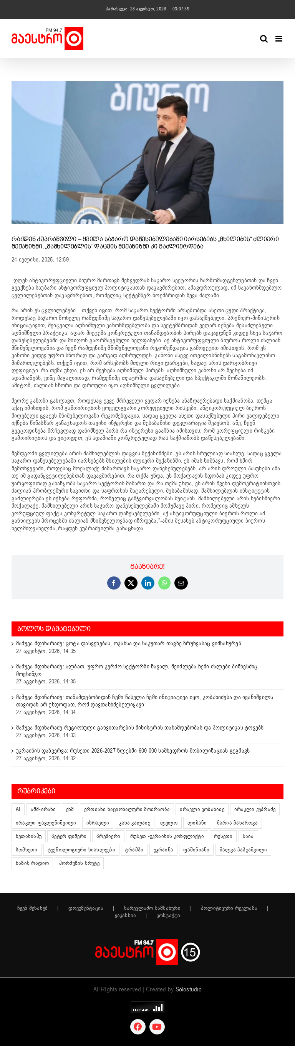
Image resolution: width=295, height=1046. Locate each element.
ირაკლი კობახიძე (202, 809)
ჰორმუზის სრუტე (79, 863)
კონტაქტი (169, 915)
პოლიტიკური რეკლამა (229, 908)
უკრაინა (164, 849)
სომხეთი (27, 849)
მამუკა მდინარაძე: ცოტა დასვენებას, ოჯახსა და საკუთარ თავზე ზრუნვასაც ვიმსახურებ (128, 643)
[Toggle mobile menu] (279, 39)
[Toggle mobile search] (264, 39)
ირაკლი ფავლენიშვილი (46, 822)
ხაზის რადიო (32, 863)
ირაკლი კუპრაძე (254, 809)
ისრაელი (97, 822)
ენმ (70, 809)
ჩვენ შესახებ (32, 908)
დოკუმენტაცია (86, 908)
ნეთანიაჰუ (28, 836)
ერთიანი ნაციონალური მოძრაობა (127, 809)
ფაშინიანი (196, 849)
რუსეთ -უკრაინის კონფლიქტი (167, 836)
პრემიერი (108, 836)
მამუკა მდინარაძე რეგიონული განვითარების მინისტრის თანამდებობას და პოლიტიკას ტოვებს (140, 727)
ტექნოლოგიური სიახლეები (81, 849)
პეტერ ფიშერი (68, 836)
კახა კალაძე (134, 822)
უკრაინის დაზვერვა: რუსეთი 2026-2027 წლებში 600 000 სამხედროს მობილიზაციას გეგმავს (133, 751)
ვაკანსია (125, 915)
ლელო (168, 822)
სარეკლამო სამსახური (152, 908)
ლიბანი (197, 822)
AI (18, 809)
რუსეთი (223, 836)
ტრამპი (134, 849)
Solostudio (189, 989)
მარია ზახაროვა (237, 822)
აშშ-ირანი (43, 809)
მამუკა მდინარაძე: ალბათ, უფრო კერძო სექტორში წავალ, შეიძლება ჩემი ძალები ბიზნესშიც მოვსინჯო (136, 670)
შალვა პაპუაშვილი (243, 849)
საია (248, 836)
